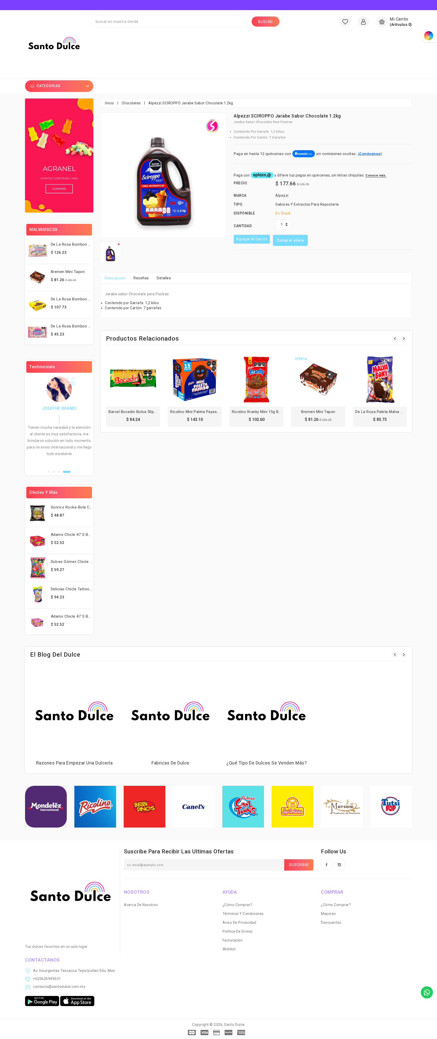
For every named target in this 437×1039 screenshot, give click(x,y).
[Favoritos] (345, 21)
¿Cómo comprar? (237, 905)
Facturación (233, 940)
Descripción (115, 278)
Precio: (241, 183)
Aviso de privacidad (239, 922)
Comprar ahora (290, 240)
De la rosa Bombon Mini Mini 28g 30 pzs (87, 244)
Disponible (244, 213)
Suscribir (299, 865)
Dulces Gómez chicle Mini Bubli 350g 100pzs (90, 561)
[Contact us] (427, 992)
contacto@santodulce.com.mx (59, 987)
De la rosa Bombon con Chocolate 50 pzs (89, 299)
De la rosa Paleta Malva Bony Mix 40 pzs (392, 411)
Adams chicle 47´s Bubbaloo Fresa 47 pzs (89, 534)
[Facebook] (326, 865)
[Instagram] (339, 865)
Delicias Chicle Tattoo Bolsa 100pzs (83, 589)
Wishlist (229, 949)
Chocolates (131, 103)
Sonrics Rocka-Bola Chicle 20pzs (80, 507)
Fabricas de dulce (170, 763)
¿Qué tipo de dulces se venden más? (266, 763)
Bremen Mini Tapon (68, 271)
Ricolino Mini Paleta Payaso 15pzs (200, 411)
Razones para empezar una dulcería (74, 763)
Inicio (109, 103)
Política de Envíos (238, 931)
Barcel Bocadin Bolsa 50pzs (133, 411)
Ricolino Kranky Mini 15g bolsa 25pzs (265, 411)
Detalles (164, 278)
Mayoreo (328, 914)
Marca (240, 195)
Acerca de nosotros (141, 905)
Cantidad (243, 226)
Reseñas (141, 278)
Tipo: (238, 204)
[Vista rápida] (144, 381)
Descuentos (331, 922)
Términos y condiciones (243, 914)
